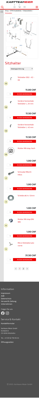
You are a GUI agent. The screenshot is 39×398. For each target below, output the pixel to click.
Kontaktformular (8, 323)
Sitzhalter (8, 13)
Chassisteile (27, 11)
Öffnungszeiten (7, 342)
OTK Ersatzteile (15, 11)
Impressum (5, 293)
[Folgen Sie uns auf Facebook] (3, 313)
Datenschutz (6, 298)
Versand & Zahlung (8, 301)
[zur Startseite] (19, 1)
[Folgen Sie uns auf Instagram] (7, 313)
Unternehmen (6, 304)
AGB (2, 296)
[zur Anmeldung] (24, 6)
